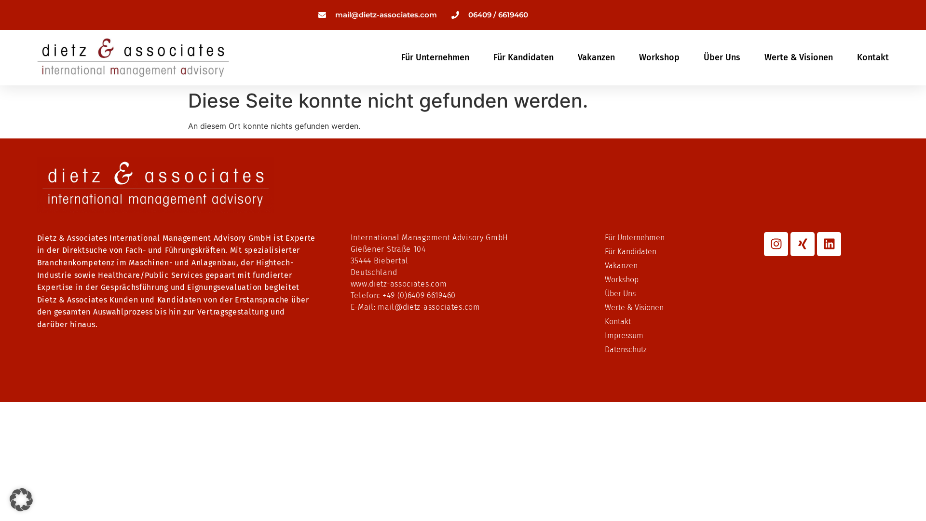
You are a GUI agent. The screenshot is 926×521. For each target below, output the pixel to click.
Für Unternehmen (435, 57)
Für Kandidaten (523, 57)
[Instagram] (776, 244)
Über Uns (722, 57)
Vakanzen (596, 57)
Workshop (659, 57)
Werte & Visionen (798, 57)
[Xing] (802, 244)
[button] (21, 500)
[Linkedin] (829, 244)
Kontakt (873, 57)
